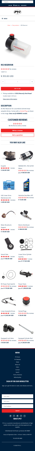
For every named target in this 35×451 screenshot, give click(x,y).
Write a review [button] (17, 131)
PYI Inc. (19, 445)
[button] (5, 69)
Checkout (24, 5)
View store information (10, 99)
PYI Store (17, 357)
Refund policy (17, 377)
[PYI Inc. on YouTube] (17, 416)
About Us (17, 364)
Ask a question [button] (17, 135)
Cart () (17, 5)
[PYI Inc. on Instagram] (21, 416)
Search (17, 372)
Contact (17, 369)
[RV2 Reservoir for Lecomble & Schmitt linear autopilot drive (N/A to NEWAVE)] (17, 45)
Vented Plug (23, 111)
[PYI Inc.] (17, 12)
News (17, 362)
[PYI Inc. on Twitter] (10, 416)
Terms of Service (17, 374)
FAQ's (17, 367)
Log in (10, 5)
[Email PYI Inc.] (24, 416)
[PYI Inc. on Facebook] (14, 416)
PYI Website (17, 359)
